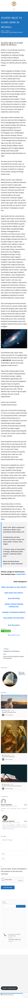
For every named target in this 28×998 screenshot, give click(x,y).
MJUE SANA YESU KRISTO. (14, 593)
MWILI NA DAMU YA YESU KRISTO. (14, 587)
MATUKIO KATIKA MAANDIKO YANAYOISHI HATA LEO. (12, 785)
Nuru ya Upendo (9, 715)
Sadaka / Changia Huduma (9, 988)
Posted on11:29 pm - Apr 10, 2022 (10, 822)
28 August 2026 (6, 755)
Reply (25, 804)
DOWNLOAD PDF (15, 635)
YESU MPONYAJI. (14, 598)
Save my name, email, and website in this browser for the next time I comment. (14, 871)
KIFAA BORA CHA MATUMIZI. (14, 618)
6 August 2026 (6, 784)
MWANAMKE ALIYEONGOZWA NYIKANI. (9, 712)
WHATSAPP (21, 574)
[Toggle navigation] (14, 9)
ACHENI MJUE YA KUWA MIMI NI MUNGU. (12, 43)
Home (2, 31)
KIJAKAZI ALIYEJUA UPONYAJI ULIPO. (8, 756)
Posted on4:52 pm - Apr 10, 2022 (9, 806)
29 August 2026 (6, 710)
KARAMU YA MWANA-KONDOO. (14, 612)
